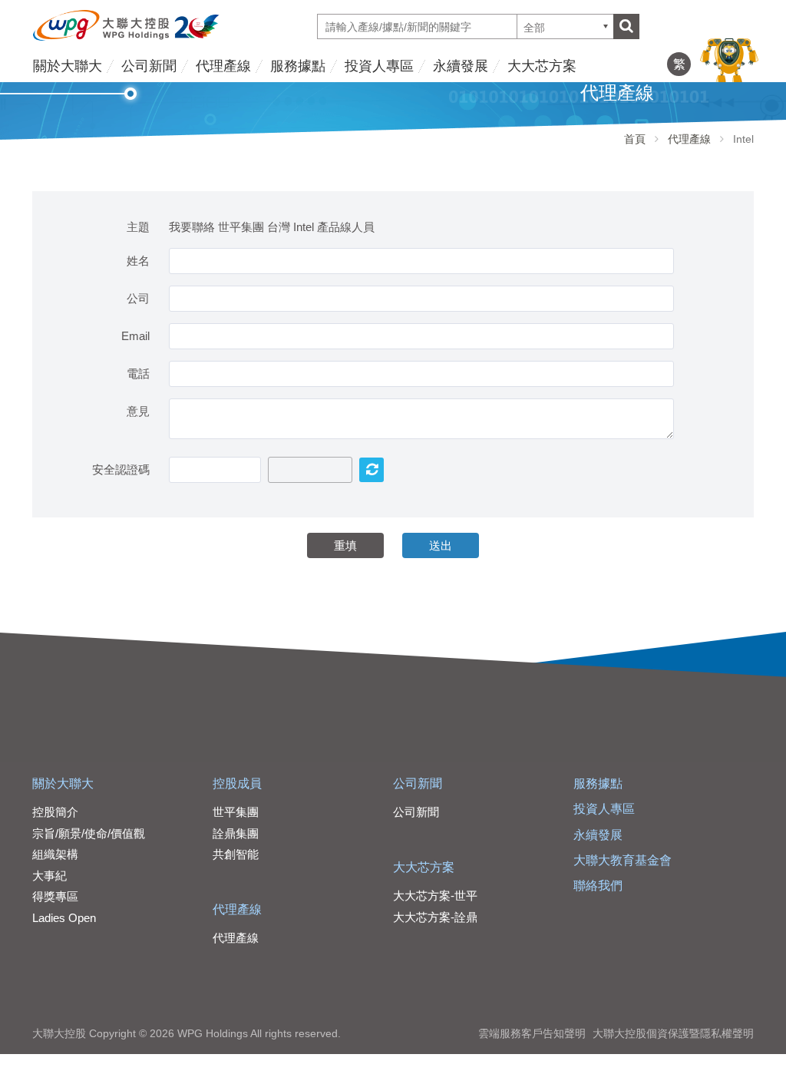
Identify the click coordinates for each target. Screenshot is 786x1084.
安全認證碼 (121, 469)
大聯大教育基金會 (622, 860)
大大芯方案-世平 (435, 895)
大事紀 (49, 875)
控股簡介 (55, 811)
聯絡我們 (598, 885)
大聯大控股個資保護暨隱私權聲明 (673, 1033)
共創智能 (236, 854)
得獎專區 (55, 896)
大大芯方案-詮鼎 (435, 917)
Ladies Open (64, 917)
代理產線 (223, 66)
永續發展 (460, 66)
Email (135, 335)
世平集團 (236, 811)
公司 (138, 298)
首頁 (635, 139)
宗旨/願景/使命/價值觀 (88, 833)
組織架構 (55, 854)
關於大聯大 (67, 66)
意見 (138, 411)
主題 (138, 226)
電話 (138, 373)
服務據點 (297, 66)
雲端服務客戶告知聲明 (532, 1033)
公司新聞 (149, 66)
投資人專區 (379, 66)
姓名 (138, 260)
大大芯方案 (541, 66)
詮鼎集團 (236, 833)
